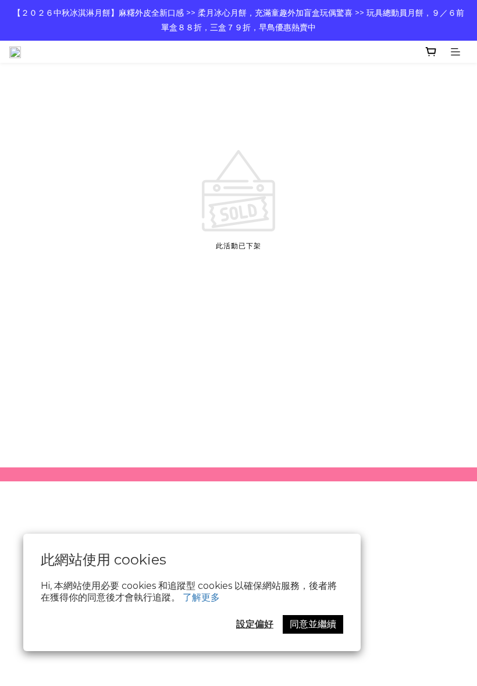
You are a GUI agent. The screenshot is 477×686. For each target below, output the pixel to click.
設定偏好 (254, 624)
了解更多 (201, 597)
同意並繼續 (313, 624)
